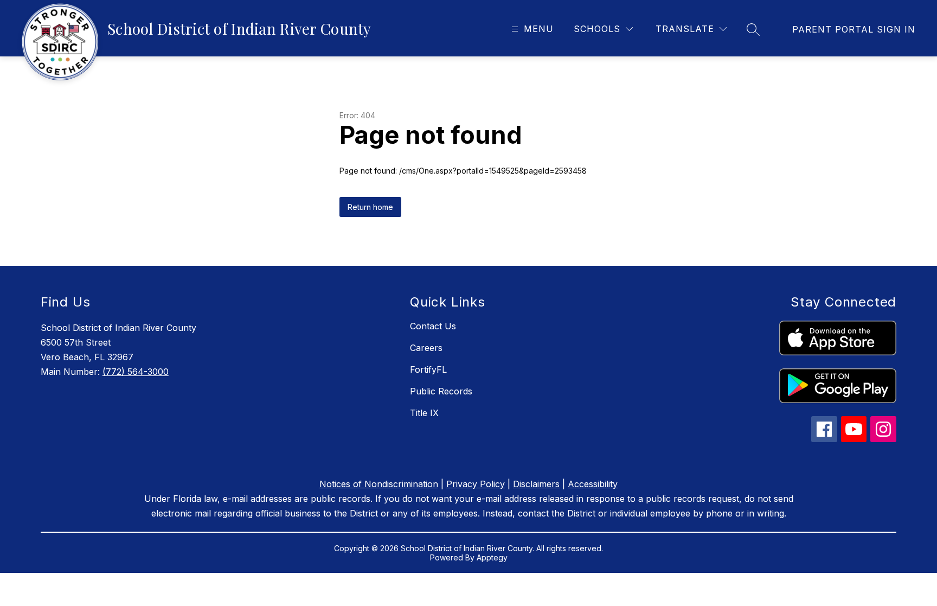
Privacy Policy (475, 484)
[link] (853, 29)
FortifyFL (428, 369)
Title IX (424, 412)
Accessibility (593, 484)
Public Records (441, 391)
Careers (426, 347)
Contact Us (433, 326)
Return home (370, 207)
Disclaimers (536, 484)
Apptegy (492, 557)
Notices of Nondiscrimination (378, 484)
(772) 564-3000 (135, 371)
